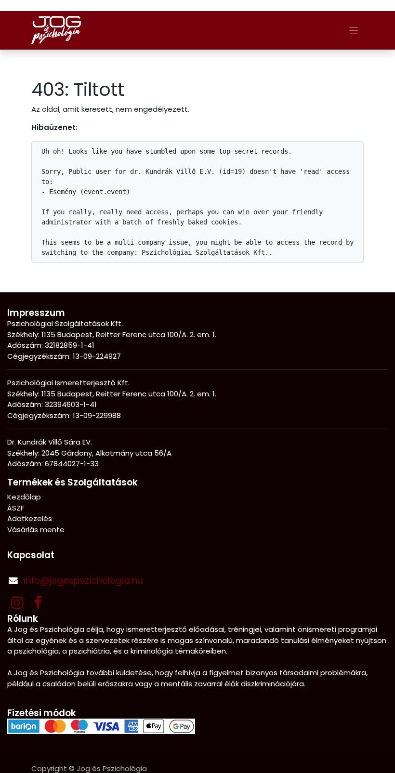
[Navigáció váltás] (353, 30)
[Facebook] (37, 602)
